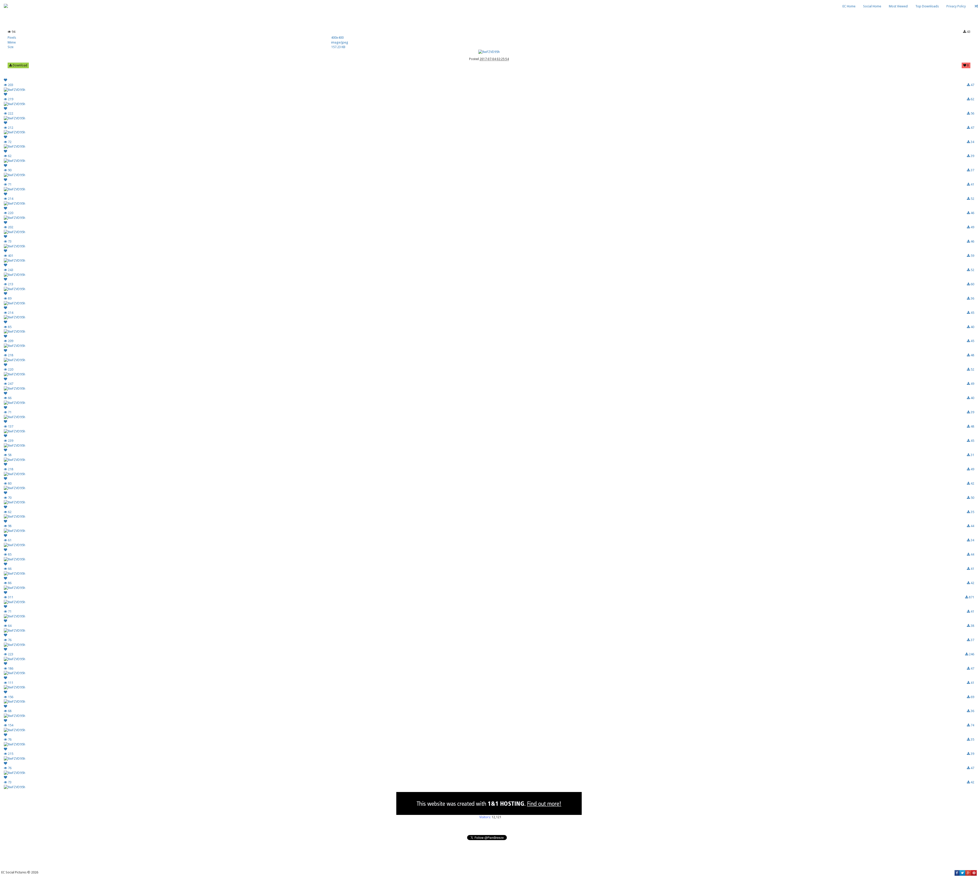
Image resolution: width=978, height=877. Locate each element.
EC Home (849, 6)
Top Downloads (927, 6)
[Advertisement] (489, 14)
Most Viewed (898, 6)
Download (19, 65)
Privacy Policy (956, 6)
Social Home (872, 6)
